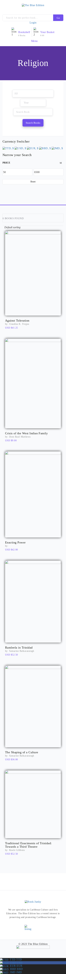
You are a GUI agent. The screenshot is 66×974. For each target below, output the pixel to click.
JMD (15, 972)
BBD (16, 969)
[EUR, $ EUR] (32, 147)
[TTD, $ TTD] (8, 147)
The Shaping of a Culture (21, 752)
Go (58, 18)
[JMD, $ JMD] (57, 147)
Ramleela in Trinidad (19, 647)
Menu (34, 40)
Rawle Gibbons (17, 850)
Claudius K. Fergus (19, 324)
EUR (15, 965)
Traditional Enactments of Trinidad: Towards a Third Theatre (28, 844)
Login (33, 22)
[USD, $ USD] (20, 147)
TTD (15, 959)
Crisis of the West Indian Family (26, 433)
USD (15, 962)
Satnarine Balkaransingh (21, 651)
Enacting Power (15, 542)
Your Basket (47, 32)
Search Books (33, 122)
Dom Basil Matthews (20, 436)
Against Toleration (17, 320)
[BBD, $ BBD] (45, 147)
